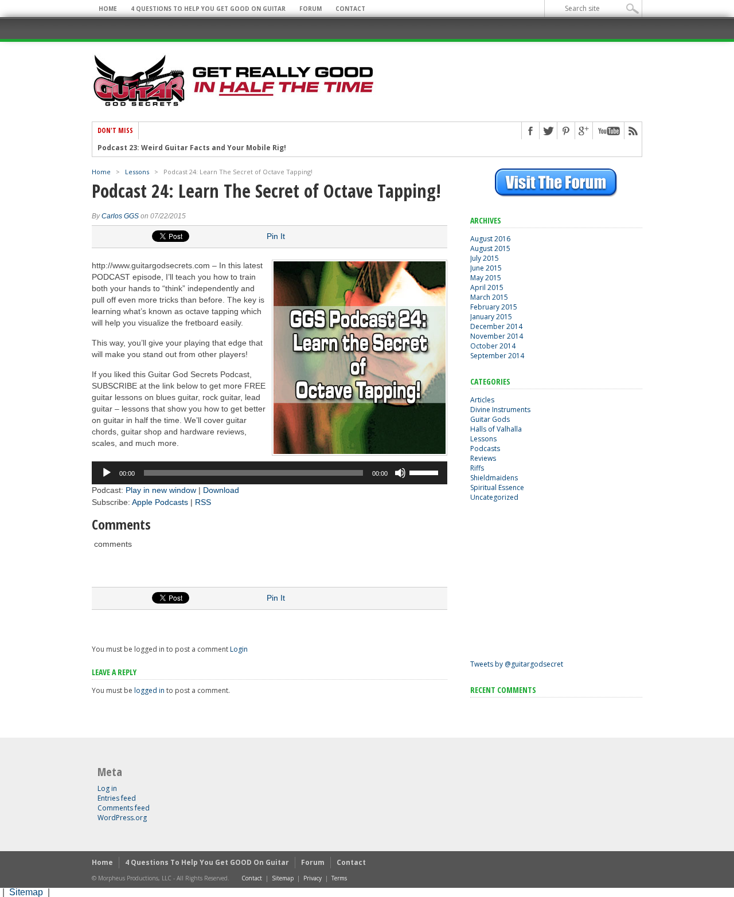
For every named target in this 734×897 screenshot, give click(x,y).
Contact (350, 9)
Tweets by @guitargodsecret (516, 664)
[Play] (106, 473)
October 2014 (493, 346)
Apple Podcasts (160, 502)
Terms (339, 878)
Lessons (137, 171)
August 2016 (490, 239)
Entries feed (116, 798)
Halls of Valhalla (496, 429)
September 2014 (497, 356)
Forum (310, 9)
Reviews (483, 458)
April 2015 (486, 287)
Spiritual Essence (497, 487)
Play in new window (161, 490)
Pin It (276, 236)
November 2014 (496, 336)
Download (221, 490)
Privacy (312, 878)
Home (108, 9)
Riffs (477, 468)
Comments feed (123, 808)
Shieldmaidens (494, 478)
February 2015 (493, 307)
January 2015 (491, 317)
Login (239, 649)
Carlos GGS (120, 216)
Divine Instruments (500, 409)
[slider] (425, 471)
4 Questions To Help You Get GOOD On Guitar (208, 9)
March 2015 (489, 297)
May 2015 (485, 278)
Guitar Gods (490, 419)
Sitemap (283, 878)
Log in (107, 788)
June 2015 (486, 268)
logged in (149, 690)
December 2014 (496, 326)
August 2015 (490, 248)
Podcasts (485, 448)
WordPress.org (122, 817)
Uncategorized (494, 497)
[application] (269, 472)
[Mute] (400, 473)
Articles (482, 400)
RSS (203, 502)
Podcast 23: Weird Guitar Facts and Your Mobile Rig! (191, 147)
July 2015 (484, 258)
